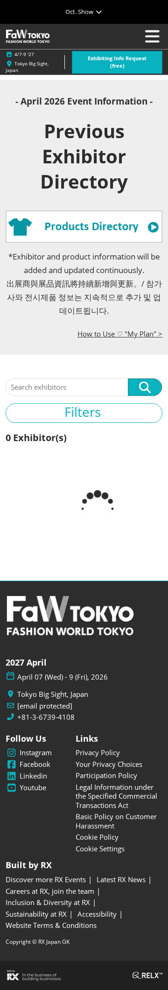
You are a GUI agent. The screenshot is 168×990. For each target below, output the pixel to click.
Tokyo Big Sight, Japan (52, 694)
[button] (117, 62)
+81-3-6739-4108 (46, 717)
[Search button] (145, 387)
